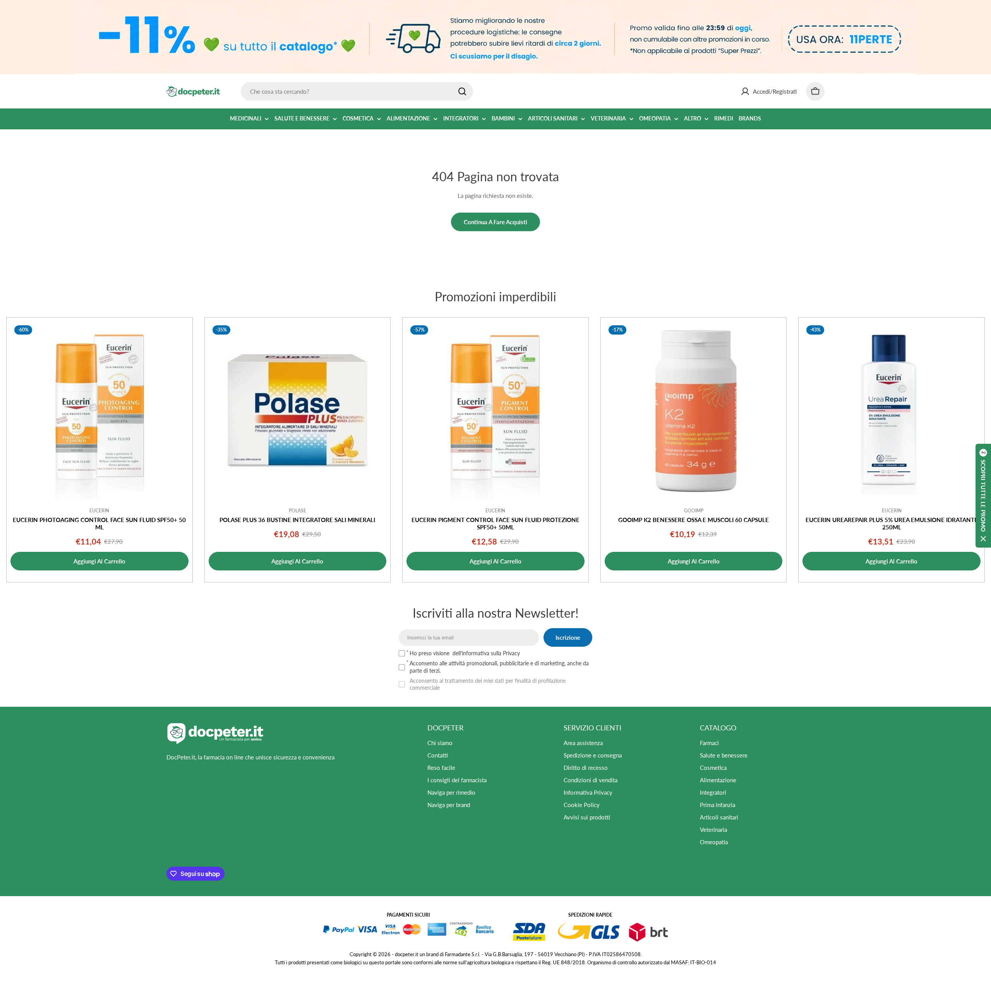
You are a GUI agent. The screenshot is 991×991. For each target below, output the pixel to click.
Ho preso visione (465, 653)
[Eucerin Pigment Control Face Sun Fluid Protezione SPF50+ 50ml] (495, 410)
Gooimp (693, 511)
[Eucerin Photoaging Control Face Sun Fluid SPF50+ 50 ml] (99, 410)
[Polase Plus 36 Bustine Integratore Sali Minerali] (298, 410)
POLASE (297, 511)
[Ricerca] (462, 91)
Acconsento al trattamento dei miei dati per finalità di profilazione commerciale (488, 684)
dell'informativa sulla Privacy (486, 653)
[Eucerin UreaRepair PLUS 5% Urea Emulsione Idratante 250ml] (891, 410)
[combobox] (357, 91)
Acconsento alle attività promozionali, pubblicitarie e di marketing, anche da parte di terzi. (499, 666)
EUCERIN (99, 511)
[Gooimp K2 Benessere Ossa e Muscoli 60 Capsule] (694, 410)
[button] (983, 496)
